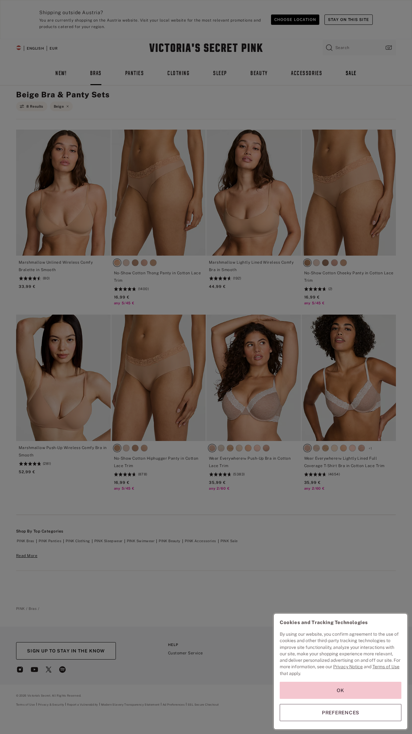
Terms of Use (385, 666)
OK (340, 690)
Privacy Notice (348, 666)
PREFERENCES (340, 712)
